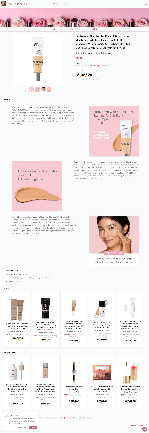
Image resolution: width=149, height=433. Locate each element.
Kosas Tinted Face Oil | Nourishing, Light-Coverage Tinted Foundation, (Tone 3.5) (102, 324)
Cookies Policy (16, 423)
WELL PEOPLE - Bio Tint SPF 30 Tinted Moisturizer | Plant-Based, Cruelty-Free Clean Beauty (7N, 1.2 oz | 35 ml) (130, 325)
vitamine (89, 417)
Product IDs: (13, 281)
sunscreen (67, 417)
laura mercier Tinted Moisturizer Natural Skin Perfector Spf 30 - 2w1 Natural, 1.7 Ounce (17, 326)
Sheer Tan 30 (104, 66)
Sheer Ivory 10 (93, 66)
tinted (74, 417)
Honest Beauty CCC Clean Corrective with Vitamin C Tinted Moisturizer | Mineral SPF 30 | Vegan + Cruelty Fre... (74, 325)
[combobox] (82, 3)
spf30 (60, 417)
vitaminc (81, 417)
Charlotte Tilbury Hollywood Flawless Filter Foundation (130, 388)
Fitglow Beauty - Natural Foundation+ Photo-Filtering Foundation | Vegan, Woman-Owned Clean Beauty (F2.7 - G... (46, 388)
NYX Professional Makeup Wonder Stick (74, 388)
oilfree (40, 417)
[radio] (77, 53)
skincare (54, 417)
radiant (47, 417)
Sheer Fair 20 (81, 66)
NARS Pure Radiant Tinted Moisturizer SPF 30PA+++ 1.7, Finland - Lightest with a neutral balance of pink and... (45, 326)
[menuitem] (141, 4)
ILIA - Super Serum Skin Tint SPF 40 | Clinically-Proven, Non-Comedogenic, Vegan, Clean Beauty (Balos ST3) (17, 388)
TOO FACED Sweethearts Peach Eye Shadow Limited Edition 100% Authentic (102, 389)
